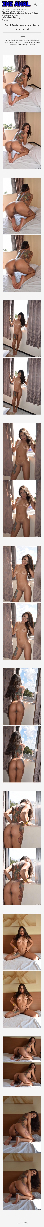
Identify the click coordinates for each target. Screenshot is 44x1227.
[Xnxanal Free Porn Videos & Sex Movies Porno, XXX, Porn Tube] (16, 4)
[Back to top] (40, 1223)
